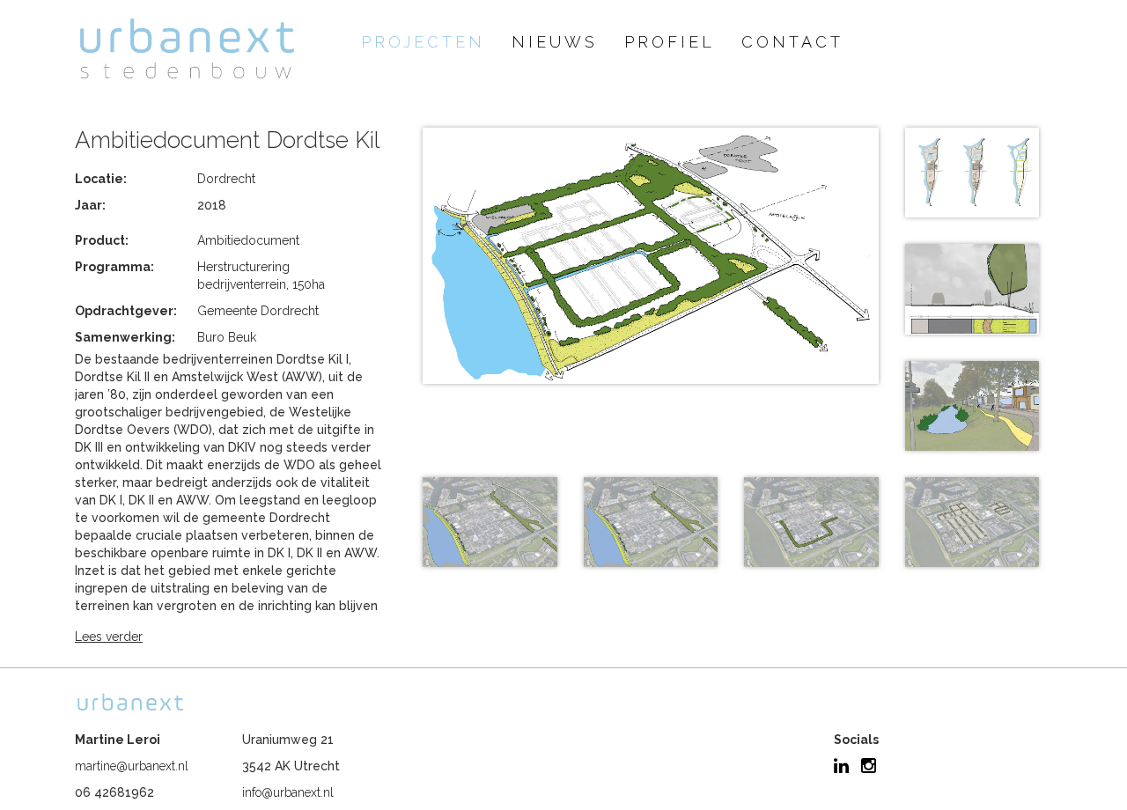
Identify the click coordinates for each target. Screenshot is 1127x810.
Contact (792, 42)
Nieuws (555, 42)
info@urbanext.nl (288, 792)
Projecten (423, 42)
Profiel (669, 42)
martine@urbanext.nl (131, 766)
